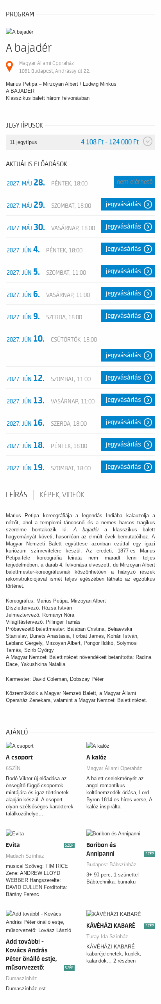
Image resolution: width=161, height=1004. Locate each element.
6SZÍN (13, 768)
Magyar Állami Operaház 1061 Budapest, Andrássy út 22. (54, 67)
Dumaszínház (21, 978)
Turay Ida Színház (107, 936)
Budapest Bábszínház (111, 864)
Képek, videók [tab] (61, 495)
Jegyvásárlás (123, 204)
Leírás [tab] (16, 495)
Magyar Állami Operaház (114, 768)
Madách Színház (25, 856)
